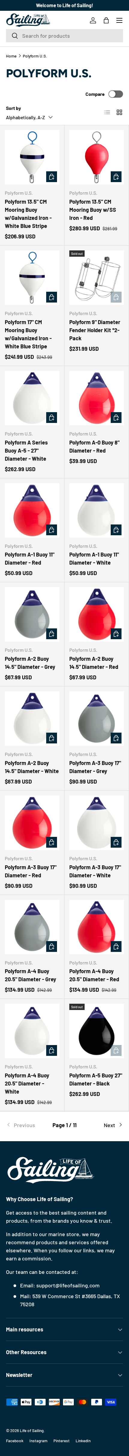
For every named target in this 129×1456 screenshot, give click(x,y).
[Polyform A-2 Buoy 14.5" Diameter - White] (32, 718)
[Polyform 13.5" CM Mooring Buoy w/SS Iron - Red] (96, 157)
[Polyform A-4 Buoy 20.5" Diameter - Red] (96, 927)
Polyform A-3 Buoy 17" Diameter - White (95, 871)
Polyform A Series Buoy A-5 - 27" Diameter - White (26, 450)
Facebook (14, 1440)
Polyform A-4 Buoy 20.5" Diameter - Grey (30, 975)
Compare (95, 94)
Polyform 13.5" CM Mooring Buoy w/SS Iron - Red (92, 209)
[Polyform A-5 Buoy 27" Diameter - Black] (96, 1031)
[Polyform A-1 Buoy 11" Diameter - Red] (32, 510)
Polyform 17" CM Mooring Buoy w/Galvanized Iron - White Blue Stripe (28, 334)
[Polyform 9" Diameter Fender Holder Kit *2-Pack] (96, 277)
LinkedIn (83, 1440)
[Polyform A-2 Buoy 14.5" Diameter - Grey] (32, 614)
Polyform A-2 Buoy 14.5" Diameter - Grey (30, 662)
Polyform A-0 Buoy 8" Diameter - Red (94, 446)
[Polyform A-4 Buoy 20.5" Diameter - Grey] (32, 927)
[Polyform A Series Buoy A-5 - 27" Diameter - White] (32, 398)
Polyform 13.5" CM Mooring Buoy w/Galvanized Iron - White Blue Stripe (28, 213)
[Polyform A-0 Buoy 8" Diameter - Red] (96, 398)
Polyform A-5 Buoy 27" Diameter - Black (95, 1079)
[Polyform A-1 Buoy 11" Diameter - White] (96, 510)
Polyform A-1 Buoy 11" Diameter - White (94, 558)
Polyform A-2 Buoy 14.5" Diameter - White (32, 767)
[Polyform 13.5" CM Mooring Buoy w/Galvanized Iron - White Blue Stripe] (32, 157)
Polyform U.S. (35, 56)
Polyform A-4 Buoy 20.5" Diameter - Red (94, 975)
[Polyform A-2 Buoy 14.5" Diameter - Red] (96, 614)
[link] (25, 1125)
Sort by (13, 108)
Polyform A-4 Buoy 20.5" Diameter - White (27, 1083)
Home (11, 56)
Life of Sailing (32, 1430)
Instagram (38, 1440)
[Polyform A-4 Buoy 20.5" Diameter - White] (32, 1031)
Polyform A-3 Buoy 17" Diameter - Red (30, 871)
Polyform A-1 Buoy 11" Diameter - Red (29, 558)
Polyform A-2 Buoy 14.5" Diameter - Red (93, 662)
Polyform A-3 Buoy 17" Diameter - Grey (95, 767)
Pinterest (61, 1440)
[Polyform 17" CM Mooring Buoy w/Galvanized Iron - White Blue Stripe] (32, 277)
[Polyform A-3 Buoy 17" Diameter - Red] (32, 823)
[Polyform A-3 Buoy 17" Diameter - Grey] (96, 718)
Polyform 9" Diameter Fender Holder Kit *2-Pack (94, 330)
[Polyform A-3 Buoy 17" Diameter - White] (96, 823)
